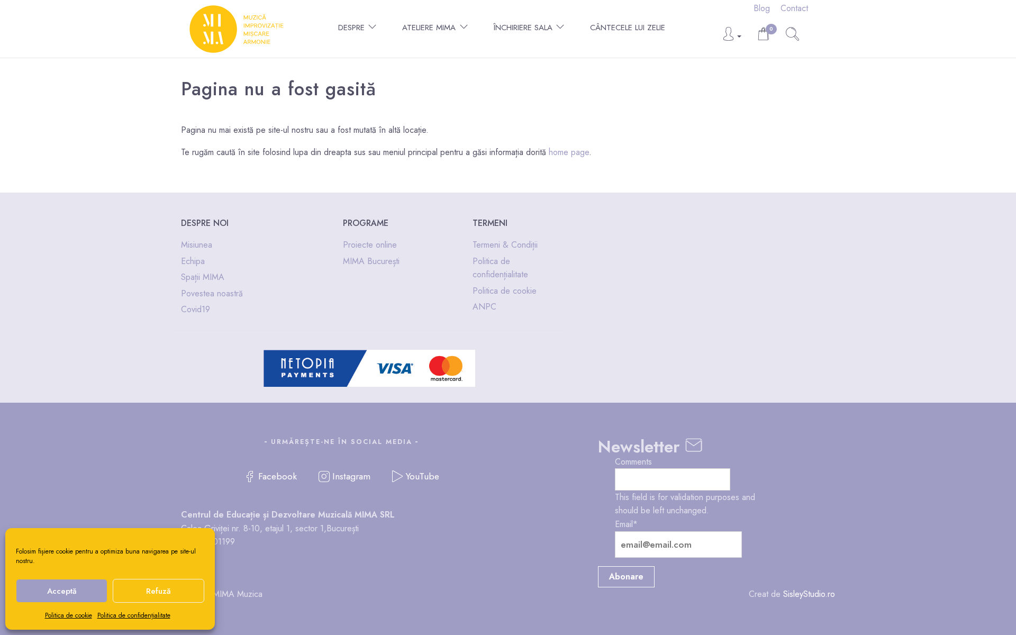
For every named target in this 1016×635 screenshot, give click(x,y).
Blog (762, 8)
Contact (794, 8)
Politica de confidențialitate (133, 615)
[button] (731, 37)
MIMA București (371, 261)
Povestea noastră (212, 293)
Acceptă (62, 591)
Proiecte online (370, 245)
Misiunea (196, 245)
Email (626, 524)
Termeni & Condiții (505, 245)
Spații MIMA (202, 277)
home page (569, 152)
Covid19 (195, 309)
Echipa (193, 261)
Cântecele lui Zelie (627, 27)
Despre (351, 27)
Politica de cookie (68, 615)
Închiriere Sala (523, 27)
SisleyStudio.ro (809, 594)
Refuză (158, 591)
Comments (633, 462)
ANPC (484, 307)
